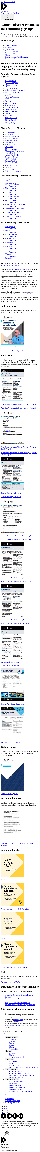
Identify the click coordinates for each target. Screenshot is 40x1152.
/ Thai (11, 118)
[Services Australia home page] (4, 9)
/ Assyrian (11, 83)
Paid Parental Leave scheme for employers (23, 1067)
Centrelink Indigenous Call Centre (18, 269)
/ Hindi (9, 99)
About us (12, 1039)
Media (11, 1047)
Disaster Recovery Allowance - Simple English (17, 536)
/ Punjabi (10, 109)
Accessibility (9, 1099)
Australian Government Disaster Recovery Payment (18, 404)
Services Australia (11, 1037)
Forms (11, 1043)
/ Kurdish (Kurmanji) (18, 204)
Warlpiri (8, 254)
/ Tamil (9, 115)
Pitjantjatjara (9, 246)
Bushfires (4, 880)
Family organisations (16, 1077)
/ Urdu (9, 122)
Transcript (12, 182)
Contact (8, 1051)
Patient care (13, 1083)
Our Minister (13, 1049)
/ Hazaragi (12, 97)
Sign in (5, 11)
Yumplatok (8, 258)
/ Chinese (12, 92)
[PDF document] (12, 347)
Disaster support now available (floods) (14, 967)
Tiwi (6, 250)
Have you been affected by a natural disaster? (16, 351)
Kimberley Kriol (10, 238)
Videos (7, 55)
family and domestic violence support (17, 1003)
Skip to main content (8, 2)
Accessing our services (12, 1103)
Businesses (9, 1059)
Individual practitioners (17, 1089)
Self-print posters (11, 45)
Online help (15, 13)
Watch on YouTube (15, 982)
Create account (6, 13)
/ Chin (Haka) (15, 90)
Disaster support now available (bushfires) (15, 909)
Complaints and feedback (17, 1057)
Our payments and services (10, 662)
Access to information (12, 1101)
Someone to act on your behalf (11, 742)
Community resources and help (19, 1073)
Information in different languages (16, 57)
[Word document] (12, 840)
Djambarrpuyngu (11, 234)
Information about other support (15, 59)
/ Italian (10, 144)
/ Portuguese (13, 157)
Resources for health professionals (20, 1091)
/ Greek (11, 140)
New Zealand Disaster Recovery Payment (15, 620)
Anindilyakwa (10, 227)
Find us (11, 1055)
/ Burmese (11, 85)
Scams (11, 1045)
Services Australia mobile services (12, 704)
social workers (32, 1016)
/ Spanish (11, 111)
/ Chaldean (11, 88)
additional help (18, 1020)
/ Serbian (11, 161)
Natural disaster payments (9, 794)
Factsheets (8, 47)
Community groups (12, 1069)
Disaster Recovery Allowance (11, 493)
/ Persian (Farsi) (13, 107)
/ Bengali (9, 134)
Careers (12, 1041)
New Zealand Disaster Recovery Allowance (16, 578)
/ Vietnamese (13, 124)
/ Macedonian (14, 151)
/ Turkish (10, 120)
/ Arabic (10, 81)
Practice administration (17, 1087)
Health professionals (12, 1079)
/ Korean (11, 103)
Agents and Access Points (14, 1026)
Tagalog (8, 113)
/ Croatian (11, 139)
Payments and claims (16, 1085)
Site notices (9, 1097)
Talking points (10, 49)
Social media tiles (11, 53)
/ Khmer (9, 101)
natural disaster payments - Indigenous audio (20, 1005)
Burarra (7, 231)
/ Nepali (10, 105)
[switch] (7, 17)
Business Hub (14, 1065)
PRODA (12, 1063)
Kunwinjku (9, 242)
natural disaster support (29, 294)
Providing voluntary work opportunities (22, 1075)
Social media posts (11, 51)
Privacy (7, 1095)
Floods (3, 938)
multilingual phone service (10, 265)
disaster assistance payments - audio (17, 1001)
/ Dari (8, 95)
